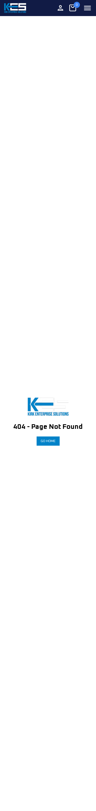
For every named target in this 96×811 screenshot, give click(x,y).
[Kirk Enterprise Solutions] (15, 8)
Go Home (48, 441)
